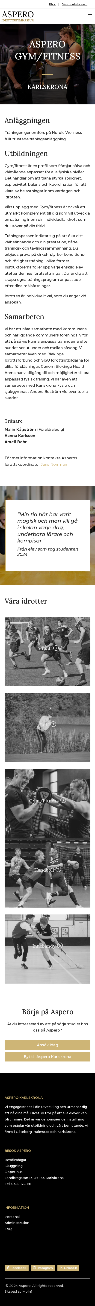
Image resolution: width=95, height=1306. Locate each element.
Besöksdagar (15, 1160)
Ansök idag (47, 1045)
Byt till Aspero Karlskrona (47, 1057)
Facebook (18, 1268)
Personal (12, 1217)
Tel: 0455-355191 (18, 1184)
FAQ (8, 1229)
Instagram (45, 1268)
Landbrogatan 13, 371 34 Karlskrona (34, 1178)
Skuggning (14, 1166)
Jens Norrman (54, 464)
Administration (17, 1223)
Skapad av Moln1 (18, 1291)
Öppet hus (14, 1172)
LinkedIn (70, 1268)
